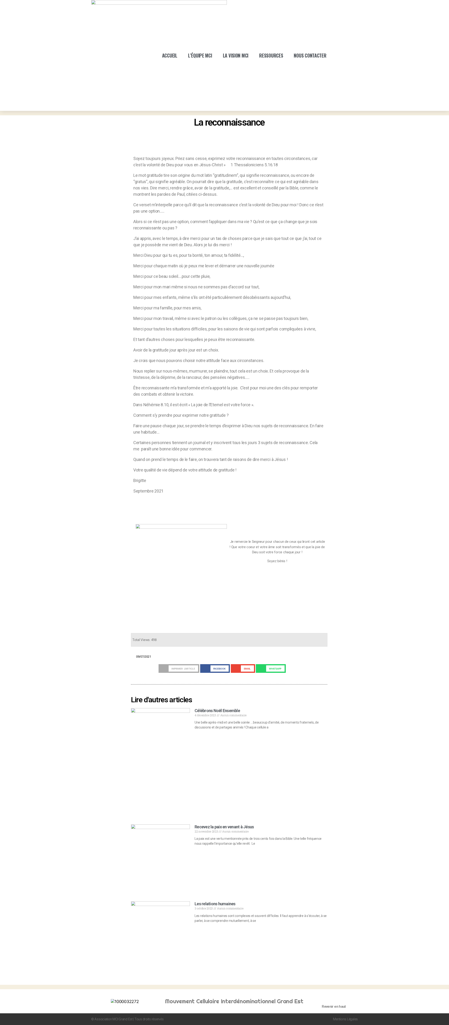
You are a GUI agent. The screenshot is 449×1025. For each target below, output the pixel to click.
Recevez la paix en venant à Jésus (224, 826)
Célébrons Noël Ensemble (217, 710)
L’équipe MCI (200, 55)
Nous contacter (310, 55)
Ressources (271, 55)
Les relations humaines (215, 903)
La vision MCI (236, 55)
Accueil (169, 55)
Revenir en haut (334, 1006)
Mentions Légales (345, 1019)
